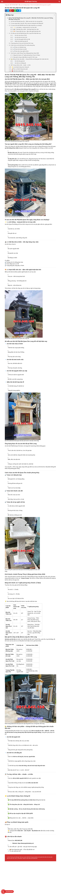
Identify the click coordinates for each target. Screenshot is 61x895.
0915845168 (34, 858)
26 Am (6, 81)
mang (43, 732)
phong (19, 732)
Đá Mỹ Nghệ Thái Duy (31, 1)
